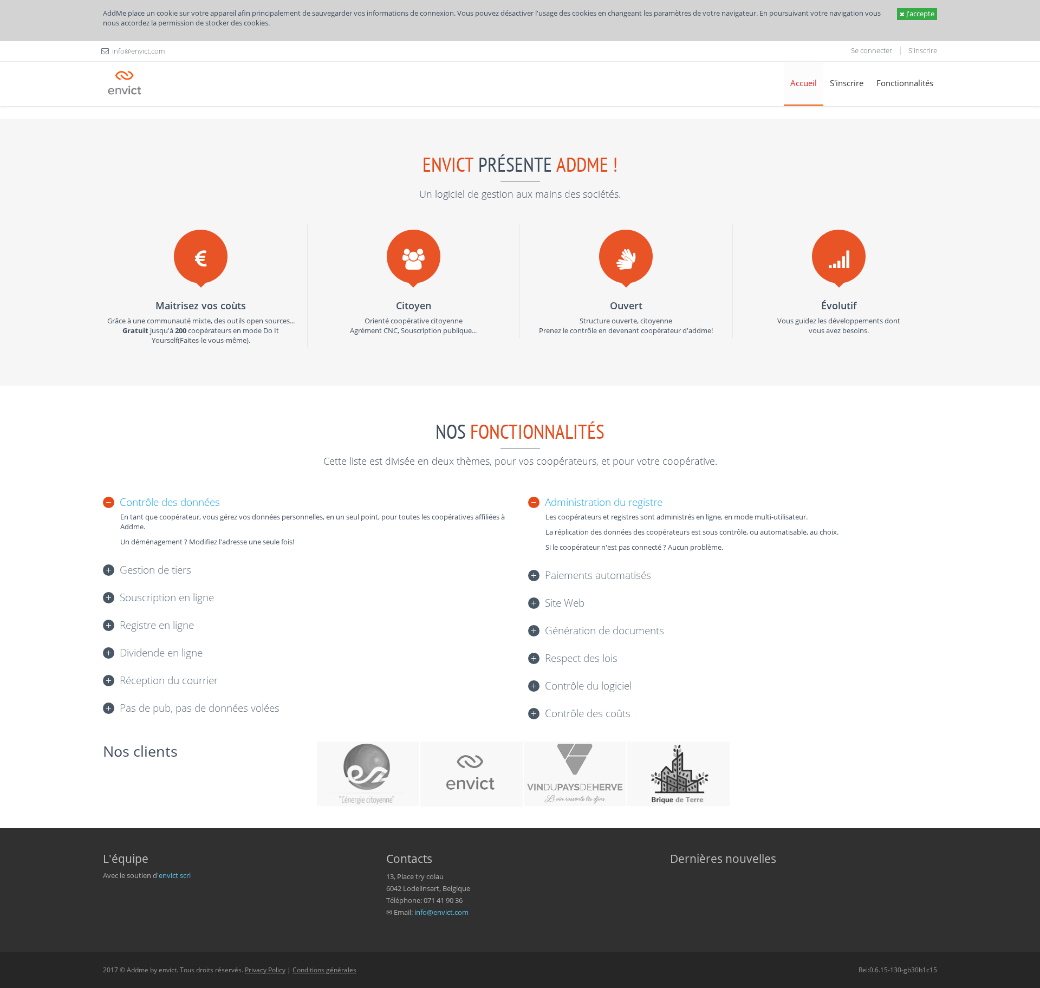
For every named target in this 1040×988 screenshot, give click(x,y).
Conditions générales (324, 969)
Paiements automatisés (598, 575)
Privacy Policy (265, 969)
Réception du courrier (169, 680)
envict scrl (175, 875)
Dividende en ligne (161, 653)
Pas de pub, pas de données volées (200, 708)
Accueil (803, 82)
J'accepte (919, 13)
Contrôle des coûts (587, 713)
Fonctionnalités (904, 82)
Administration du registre (603, 502)
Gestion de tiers (155, 570)
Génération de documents (604, 630)
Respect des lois (581, 658)
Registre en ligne (157, 625)
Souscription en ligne (167, 597)
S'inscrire (922, 50)
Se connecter (871, 50)
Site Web (564, 603)
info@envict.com (441, 912)
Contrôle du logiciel (588, 686)
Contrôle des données (170, 502)
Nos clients (140, 751)
